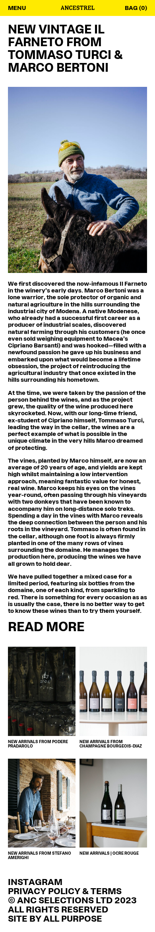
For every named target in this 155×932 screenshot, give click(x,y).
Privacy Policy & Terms (65, 892)
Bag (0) (136, 8)
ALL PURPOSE (72, 919)
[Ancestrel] (78, 8)
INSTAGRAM (35, 883)
